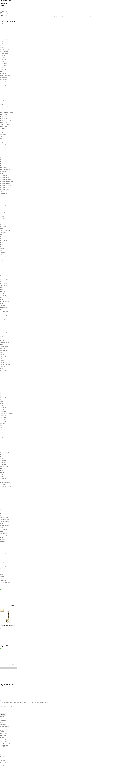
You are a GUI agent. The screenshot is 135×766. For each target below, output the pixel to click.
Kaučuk (1, 104)
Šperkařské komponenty (4, 49)
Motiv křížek (2, 352)
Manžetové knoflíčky (4, 39)
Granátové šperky (3, 533)
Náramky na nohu (3, 122)
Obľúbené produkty (3, 720)
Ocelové (1, 372)
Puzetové (2, 173)
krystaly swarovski (3, 277)
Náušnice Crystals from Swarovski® (6, 159)
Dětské (1, 344)
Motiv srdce (2, 360)
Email (1, 710)
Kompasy (2, 35)
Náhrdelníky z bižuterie (4, 87)
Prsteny (1, 403)
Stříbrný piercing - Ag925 (4, 301)
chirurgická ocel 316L (4, 260)
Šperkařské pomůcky (4, 53)
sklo (1, 309)
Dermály (1, 234)
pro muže (1, 220)
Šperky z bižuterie (6, 689)
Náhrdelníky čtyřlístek (4, 81)
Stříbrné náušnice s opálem (5, 183)
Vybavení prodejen (3, 63)
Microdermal (2, 262)
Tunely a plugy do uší (4, 311)
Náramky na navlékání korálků (5, 120)
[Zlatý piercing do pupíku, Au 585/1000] (8, 596)
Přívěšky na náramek (4, 383)
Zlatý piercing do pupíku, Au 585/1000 (7, 605)
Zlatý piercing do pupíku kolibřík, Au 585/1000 (8, 645)
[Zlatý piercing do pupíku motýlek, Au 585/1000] (8, 616)
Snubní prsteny (3, 507)
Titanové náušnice (3, 193)
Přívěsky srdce (2, 385)
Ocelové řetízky (3, 218)
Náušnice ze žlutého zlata (5, 169)
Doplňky (1, 28)
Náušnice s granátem (4, 163)
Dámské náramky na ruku (5, 102)
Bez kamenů (2, 212)
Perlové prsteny (3, 226)
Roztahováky (2, 293)
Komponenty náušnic (4, 153)
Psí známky (2, 47)
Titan (1, 191)
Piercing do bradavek (4, 267)
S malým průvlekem (3, 376)
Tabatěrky (2, 61)
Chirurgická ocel (3, 73)
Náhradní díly (2, 264)
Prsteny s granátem (3, 417)
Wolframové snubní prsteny (5, 525)
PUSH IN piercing (3, 283)
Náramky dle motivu (3, 116)
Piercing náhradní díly (4, 279)
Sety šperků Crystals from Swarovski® (7, 503)
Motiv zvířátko (2, 366)
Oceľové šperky (3, 756)
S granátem (2, 389)
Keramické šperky (3, 535)
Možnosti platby (3, 735)
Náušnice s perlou (3, 167)
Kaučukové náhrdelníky (4, 77)
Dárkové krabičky (3, 26)
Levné (1, 511)
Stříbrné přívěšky (3, 566)
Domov (1, 689)
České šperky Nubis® (4, 529)
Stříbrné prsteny (3, 423)
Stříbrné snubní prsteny (4, 517)
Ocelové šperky (3, 205)
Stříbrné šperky (3, 551)
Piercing (1, 228)
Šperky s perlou (3, 564)
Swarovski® (2, 752)
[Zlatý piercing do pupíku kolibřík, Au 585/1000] (8, 636)
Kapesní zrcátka (3, 462)
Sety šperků (2, 496)
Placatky (1, 41)
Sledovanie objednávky (4, 726)
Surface (1, 303)
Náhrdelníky (2, 71)
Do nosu (1, 244)
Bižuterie (1, 98)
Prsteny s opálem (3, 419)
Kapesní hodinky (3, 460)
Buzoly (1, 458)
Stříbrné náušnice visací (4, 189)
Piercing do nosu (3, 321)
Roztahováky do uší (3, 295)
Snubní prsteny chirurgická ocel (6, 515)
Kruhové (1, 155)
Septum (1, 297)
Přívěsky (1, 336)
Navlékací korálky (3, 370)
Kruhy (1, 258)
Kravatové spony (3, 37)
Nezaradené (2, 203)
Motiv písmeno (2, 358)
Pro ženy (1, 132)
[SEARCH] (133, 5)
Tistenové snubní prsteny (4, 519)
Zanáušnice (2, 197)
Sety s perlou (2, 501)
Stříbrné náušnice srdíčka (4, 187)
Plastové (1, 374)
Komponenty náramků (4, 106)
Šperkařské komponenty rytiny (5, 486)
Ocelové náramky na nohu (5, 124)
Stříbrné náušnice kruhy (4, 177)
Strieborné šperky (3, 750)
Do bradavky (2, 236)
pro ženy (1, 210)
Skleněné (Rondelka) (4, 378)
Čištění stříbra (2, 55)
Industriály (2, 254)
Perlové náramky (3, 128)
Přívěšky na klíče (3, 43)
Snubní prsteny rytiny (4, 484)
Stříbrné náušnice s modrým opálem (6, 181)
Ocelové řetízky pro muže (4, 444)
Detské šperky (2, 754)
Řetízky (1, 437)
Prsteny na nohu (3, 415)
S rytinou (1, 395)
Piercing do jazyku (3, 319)
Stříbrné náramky (3, 134)
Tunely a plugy (2, 305)
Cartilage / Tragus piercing (5, 230)
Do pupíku (2, 248)
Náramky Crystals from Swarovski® (6, 112)
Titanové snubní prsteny (4, 521)
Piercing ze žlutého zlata (4, 326)
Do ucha (1, 250)
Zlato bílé (1, 201)
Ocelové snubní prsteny (4, 513)
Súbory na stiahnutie (4, 741)
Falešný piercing (3, 252)
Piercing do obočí (3, 332)
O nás (1, 718)
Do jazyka (2, 242)
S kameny (2, 214)
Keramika (2, 151)
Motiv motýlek (2, 354)
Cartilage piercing (3, 285)
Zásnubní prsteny (3, 216)
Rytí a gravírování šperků (4, 452)
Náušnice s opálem (3, 165)
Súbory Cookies (3, 739)
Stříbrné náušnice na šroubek (5, 179)
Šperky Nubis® (3, 545)
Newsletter (2, 737)
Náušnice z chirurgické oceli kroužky (7, 146)
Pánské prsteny (3, 411)
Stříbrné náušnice (3, 175)
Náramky (1, 96)
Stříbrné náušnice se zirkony (5, 185)
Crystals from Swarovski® (5, 75)
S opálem (2, 391)
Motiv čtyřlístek (2, 348)
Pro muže (2, 130)
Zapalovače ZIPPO (3, 69)
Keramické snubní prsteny (5, 509)
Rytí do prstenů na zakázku (5, 482)
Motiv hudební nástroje (4, 350)
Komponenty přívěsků (4, 346)
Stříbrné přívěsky (3, 397)
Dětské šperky (2, 531)
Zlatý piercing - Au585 (4, 313)
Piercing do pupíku (3, 273)
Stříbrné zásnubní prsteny (5, 435)
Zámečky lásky (3, 65)
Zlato (1, 199)
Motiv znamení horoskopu (5, 364)
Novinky (1, 537)
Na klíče (1, 368)
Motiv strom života (3, 362)
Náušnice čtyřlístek (3, 161)
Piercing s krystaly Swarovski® (6, 560)
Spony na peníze (3, 57)
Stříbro (1, 94)
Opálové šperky (3, 541)
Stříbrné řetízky (3, 448)
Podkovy (1, 281)
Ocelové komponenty (4, 51)
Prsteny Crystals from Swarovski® (6, 413)
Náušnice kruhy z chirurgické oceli (6, 144)
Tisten (1, 427)
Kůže (1, 110)
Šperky (1, 527)
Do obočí (1, 246)
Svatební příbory (3, 59)
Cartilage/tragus (3, 232)
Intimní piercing (3, 256)
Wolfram (1, 401)
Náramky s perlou (3, 126)
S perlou (1, 393)
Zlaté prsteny (2, 572)
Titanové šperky (3, 553)
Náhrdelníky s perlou (4, 85)
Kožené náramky (3, 108)
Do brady (1, 238)
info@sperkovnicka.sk (7, 0)
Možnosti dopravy (3, 733)
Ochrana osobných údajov (5, 743)
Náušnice (2, 138)
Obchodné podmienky (4, 745)
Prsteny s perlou (3, 421)
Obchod (1, 722)
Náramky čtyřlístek (3, 114)
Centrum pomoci (3, 724)
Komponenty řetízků (3, 442)
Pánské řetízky (2, 446)
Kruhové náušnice (3, 157)
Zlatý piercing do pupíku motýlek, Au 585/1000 (8, 625)
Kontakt (1, 730)
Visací (1, 195)
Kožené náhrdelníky (3, 79)
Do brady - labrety (3, 240)
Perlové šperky (3, 224)
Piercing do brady (3, 269)
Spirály (1, 299)
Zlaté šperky (2, 570)
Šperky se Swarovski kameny (5, 547)
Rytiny (1, 456)
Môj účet (1, 728)
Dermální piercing (3, 315)
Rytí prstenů (2, 454)
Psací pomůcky (3, 45)
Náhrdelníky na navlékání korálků (6, 83)
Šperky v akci (2, 549)
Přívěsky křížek (3, 380)
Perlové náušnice (3, 171)
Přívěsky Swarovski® (4, 387)
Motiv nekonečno (3, 356)
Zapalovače (2, 67)
